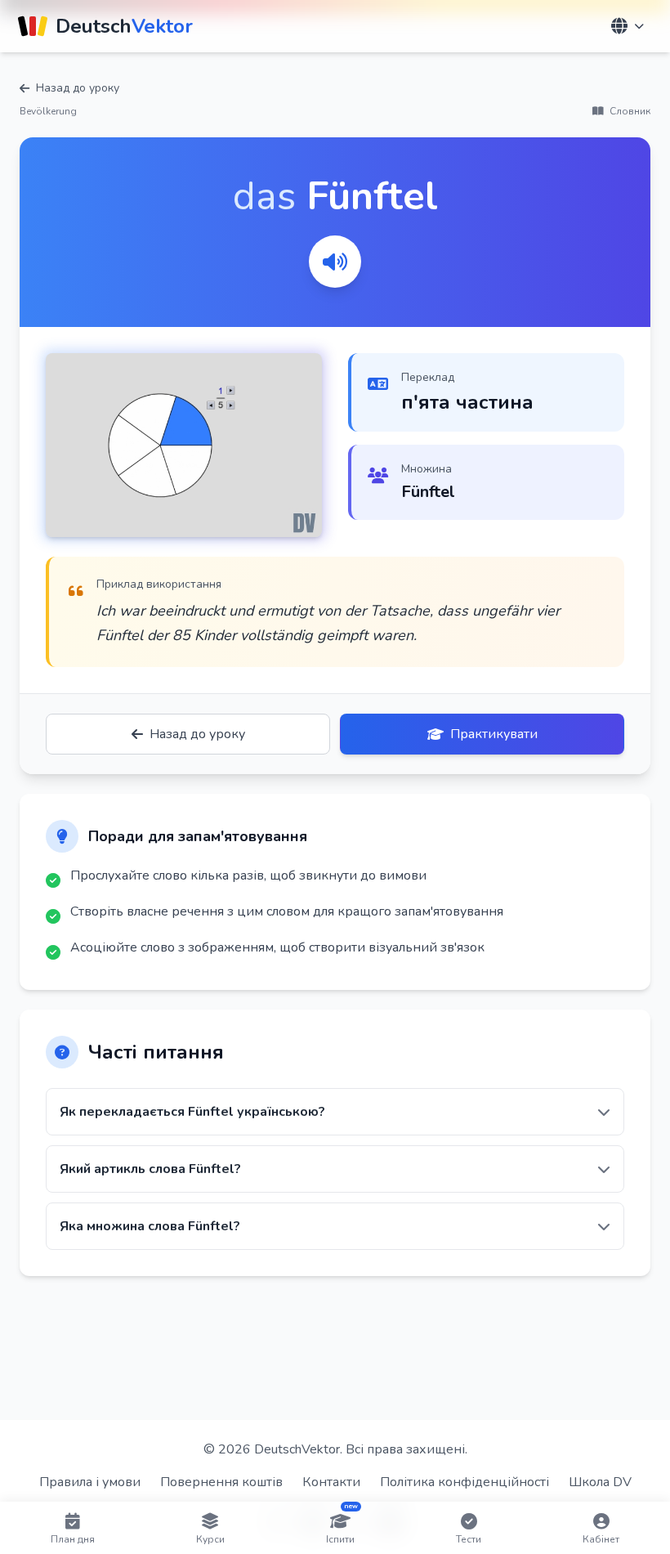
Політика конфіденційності (464, 1482)
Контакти (331, 1482)
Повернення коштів (221, 1482)
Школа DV (600, 1482)
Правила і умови (90, 1482)
